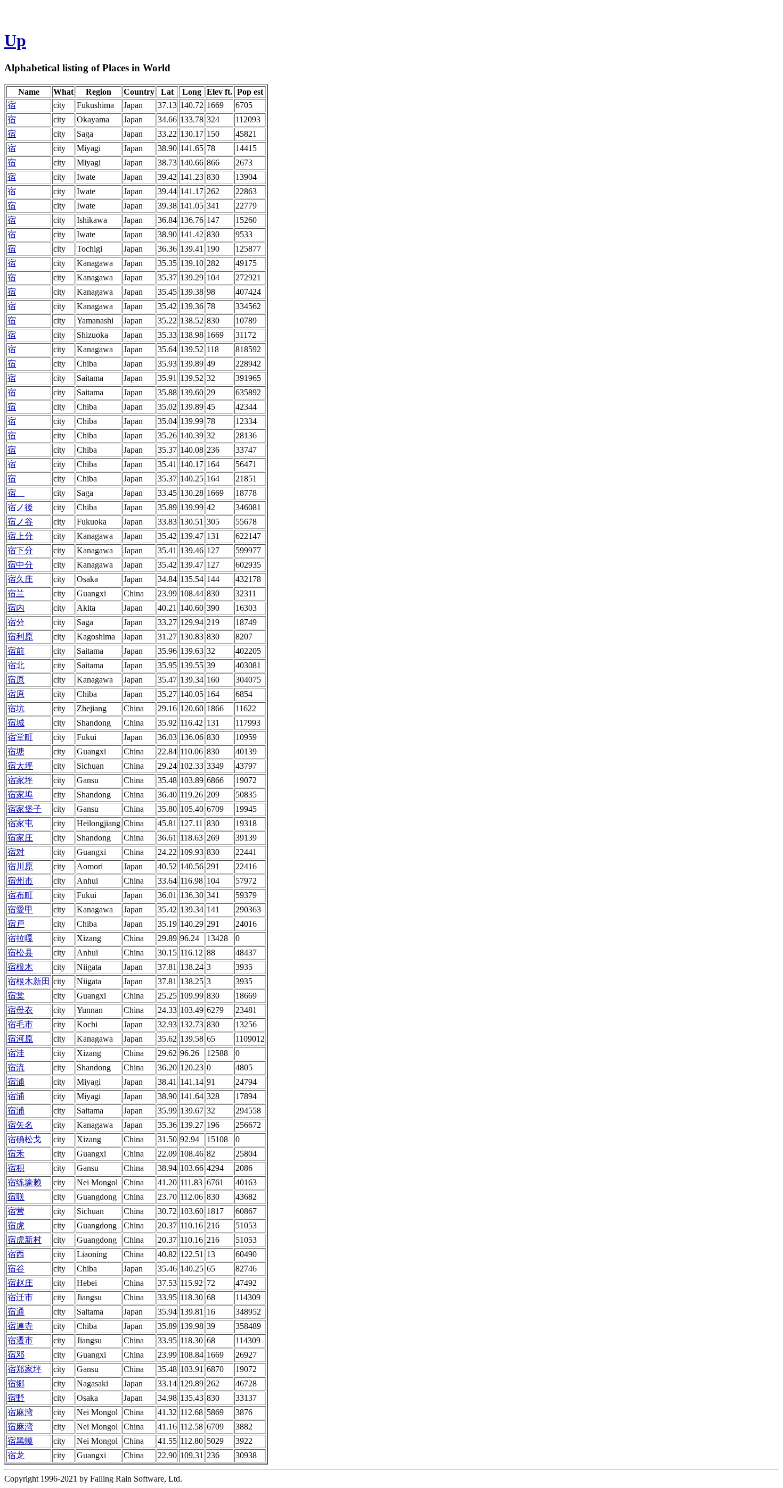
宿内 (16, 607)
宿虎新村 (24, 1239)
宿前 (16, 650)
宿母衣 (20, 1010)
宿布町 (20, 895)
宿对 (16, 852)
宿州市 (20, 880)
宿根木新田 (28, 981)
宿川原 (20, 866)
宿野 (16, 1397)
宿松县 (20, 952)
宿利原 (20, 636)
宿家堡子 (24, 808)
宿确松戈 (24, 1139)
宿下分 (20, 550)
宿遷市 (20, 1340)
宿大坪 (20, 765)
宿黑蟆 (20, 1440)
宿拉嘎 (20, 938)
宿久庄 (20, 579)
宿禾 (16, 1153)
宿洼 (16, 1053)
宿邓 (16, 1354)
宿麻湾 (20, 1412)
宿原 (16, 679)
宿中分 (20, 564)
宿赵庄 (20, 1282)
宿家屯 (20, 823)
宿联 (16, 1196)
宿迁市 (20, 1297)
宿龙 (16, 1455)
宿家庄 (20, 837)
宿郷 (16, 1383)
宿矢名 (20, 1124)
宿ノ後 (20, 507)
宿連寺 (20, 1326)
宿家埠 (20, 794)
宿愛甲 (20, 909)
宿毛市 (20, 1024)
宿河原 (20, 1038)
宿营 (16, 1211)
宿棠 (16, 995)
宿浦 (16, 1081)
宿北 (16, 665)
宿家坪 (20, 780)
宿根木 (20, 966)
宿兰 (16, 593)
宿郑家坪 (24, 1369)
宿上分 (20, 536)
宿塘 (16, 751)
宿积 (16, 1168)
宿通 (16, 1311)
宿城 (16, 722)
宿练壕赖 (24, 1182)
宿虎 (16, 1225)
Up (15, 40)
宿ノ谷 (20, 521)
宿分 (16, 622)
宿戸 (16, 923)
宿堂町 (20, 737)
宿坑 (16, 708)
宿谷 (16, 1268)
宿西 (16, 1254)
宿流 (16, 1067)
